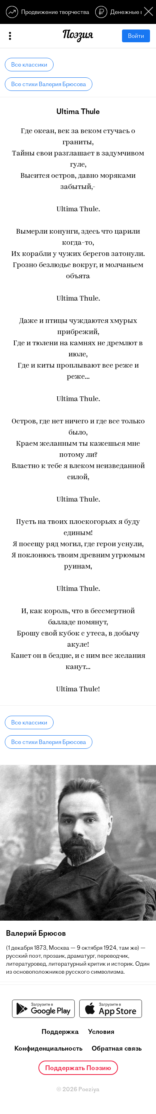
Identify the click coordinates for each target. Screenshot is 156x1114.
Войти (136, 35)
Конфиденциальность (48, 1048)
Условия (101, 1031)
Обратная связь (117, 1048)
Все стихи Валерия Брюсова (48, 84)
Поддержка (60, 1031)
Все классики (29, 64)
